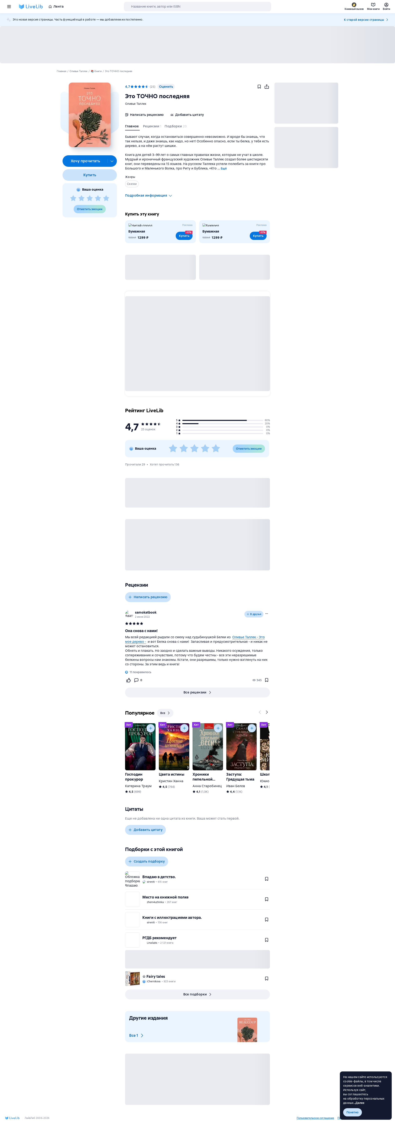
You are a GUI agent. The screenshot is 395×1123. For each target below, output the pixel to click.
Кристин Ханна (171, 781)
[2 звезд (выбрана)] (135, 86)
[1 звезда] (73, 198)
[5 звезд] (106, 198)
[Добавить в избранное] (259, 87)
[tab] (132, 127)
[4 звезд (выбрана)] (143, 86)
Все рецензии (195, 692)
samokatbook (146, 612)
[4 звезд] (98, 198)
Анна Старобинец (207, 786)
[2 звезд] (81, 198)
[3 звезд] (89, 198)
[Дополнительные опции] (112, 161)
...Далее (359, 1103)
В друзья (255, 614)
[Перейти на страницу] (197, 651)
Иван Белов (235, 786)
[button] (89, 115)
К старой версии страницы (364, 20)
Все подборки (195, 994)
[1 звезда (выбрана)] (132, 86)
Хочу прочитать (85, 161)
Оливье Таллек (135, 104)
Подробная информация (146, 195)
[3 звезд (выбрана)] (139, 86)
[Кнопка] (260, 712)
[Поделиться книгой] (266, 87)
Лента (58, 6)
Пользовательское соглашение (315, 1118)
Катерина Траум (138, 786)
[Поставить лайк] (128, 680)
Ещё (224, 168)
